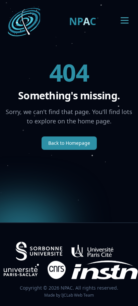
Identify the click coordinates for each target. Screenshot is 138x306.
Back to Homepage (69, 143)
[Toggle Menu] (124, 20)
